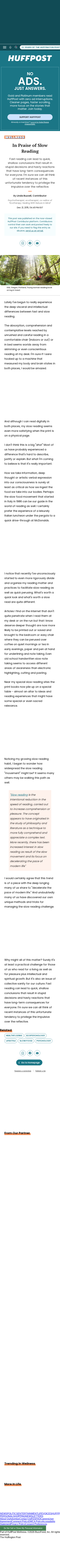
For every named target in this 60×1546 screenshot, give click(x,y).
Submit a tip (40, 1071)
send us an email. (34, 230)
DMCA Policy (35, 1521)
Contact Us (25, 1519)
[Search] (15, 47)
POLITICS (12, 1513)
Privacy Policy (17, 1524)
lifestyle (11, 1040)
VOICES (47, 1513)
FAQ (38, 1519)
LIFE (40, 1513)
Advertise (14, 1519)
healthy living (14, 1035)
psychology (44, 1040)
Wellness (14, 137)
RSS (33, 1519)
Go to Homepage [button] (30, 1062)
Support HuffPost (30, 117)
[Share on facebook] (30, 243)
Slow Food (26, 1040)
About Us (5, 1519)
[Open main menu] (4, 47)
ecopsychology (35, 1035)
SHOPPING (19, 1516)
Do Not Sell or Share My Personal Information (23, 1528)
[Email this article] (37, 243)
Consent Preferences (36, 1524)
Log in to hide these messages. (37, 123)
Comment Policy (19, 1521)
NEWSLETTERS (34, 1516)
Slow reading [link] (19, 795)
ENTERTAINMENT (28, 1513)
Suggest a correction (22, 1071)
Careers (44, 1519)
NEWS (3, 1513)
